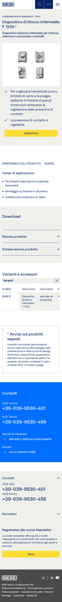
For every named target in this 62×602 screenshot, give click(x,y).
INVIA (31, 554)
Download (52, 163)
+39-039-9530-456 (24, 421)
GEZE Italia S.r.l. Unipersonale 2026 (17, 584)
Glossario (49, 592)
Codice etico (18, 595)
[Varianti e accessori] (31, 281)
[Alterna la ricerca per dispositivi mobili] (39, 4)
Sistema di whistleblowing (13, 588)
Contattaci (31, 133)
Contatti (8, 478)
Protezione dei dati (10, 592)
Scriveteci (9, 514)
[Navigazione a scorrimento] (57, 4)
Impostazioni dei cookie (31, 592)
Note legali (6, 595)
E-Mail (40, 364)
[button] (43, 578)
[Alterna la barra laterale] (48, 4)
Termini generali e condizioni (40, 588)
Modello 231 (31, 595)
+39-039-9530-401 (23, 408)
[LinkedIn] (52, 578)
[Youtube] (57, 578)
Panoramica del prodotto (21, 163)
